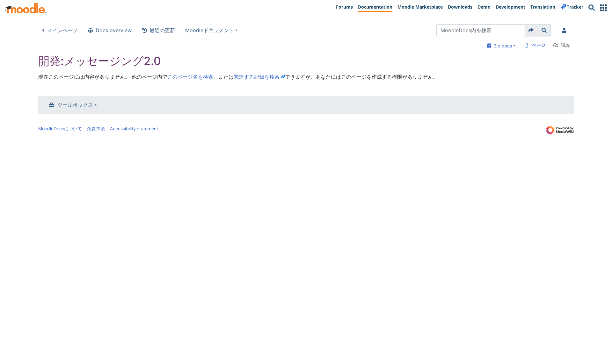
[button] (603, 8)
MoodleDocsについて (60, 128)
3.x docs (501, 45)
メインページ (62, 30)
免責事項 (96, 128)
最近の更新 (162, 30)
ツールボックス (75, 105)
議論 (565, 45)
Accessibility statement (134, 128)
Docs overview (114, 30)
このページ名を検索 (190, 77)
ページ (538, 45)
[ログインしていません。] (565, 30)
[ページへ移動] (531, 30)
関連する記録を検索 (257, 77)
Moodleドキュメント (209, 30)
